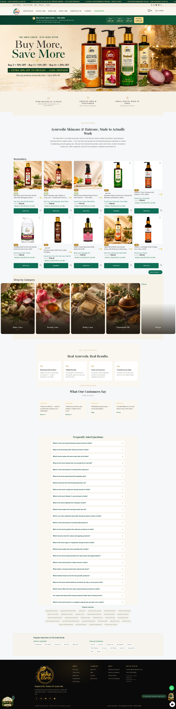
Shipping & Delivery (114, 669)
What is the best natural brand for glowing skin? (69, 476)
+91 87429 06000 (131, 672)
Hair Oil (23, 201)
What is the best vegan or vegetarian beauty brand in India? (73, 542)
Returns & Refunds (113, 672)
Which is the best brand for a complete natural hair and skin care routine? (78, 602)
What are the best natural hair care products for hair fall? (72, 463)
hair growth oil (131, 648)
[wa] (54, 698)
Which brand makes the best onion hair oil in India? (71, 456)
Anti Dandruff (120, 644)
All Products (76, 681)
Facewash (116, 201)
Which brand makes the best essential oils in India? (71, 549)
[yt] (45, 698)
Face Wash (123, 201)
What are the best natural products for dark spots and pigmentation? (77, 556)
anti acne (104, 648)
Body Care (77, 253)
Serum (84, 201)
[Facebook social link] (152, 5)
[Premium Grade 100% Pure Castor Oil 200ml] (58, 230)
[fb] (36, 698)
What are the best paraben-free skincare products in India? (73, 529)
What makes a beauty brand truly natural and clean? (71, 569)
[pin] (50, 698)
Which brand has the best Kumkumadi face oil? (69, 483)
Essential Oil (38, 644)
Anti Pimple (113, 648)
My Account (93, 678)
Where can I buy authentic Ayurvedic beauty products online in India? (77, 516)
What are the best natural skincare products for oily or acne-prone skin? (78, 582)
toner (92, 651)
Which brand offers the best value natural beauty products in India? (76, 589)
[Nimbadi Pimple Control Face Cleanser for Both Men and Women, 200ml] (118, 175)
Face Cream (26, 253)
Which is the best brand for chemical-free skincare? (71, 469)
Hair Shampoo (55, 201)
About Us (93, 669)
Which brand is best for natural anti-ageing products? (71, 536)
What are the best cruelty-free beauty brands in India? (71, 489)
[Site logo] (16, 11)
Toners (145, 253)
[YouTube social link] (156, 5)
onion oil (122, 648)
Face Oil (55, 256)
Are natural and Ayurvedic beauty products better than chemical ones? (77, 595)
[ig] (41, 698)
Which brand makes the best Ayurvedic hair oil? (69, 509)
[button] (26, 210)
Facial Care (78, 201)
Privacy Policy (112, 675)
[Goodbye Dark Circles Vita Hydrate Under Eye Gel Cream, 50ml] (28, 230)
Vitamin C (129, 644)
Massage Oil (86, 253)
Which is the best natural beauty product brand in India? (72, 443)
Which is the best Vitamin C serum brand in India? (70, 496)
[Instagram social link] (154, 5)
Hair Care (17, 201)
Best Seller (30, 201)
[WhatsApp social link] (161, 5)
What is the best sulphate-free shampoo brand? (69, 503)
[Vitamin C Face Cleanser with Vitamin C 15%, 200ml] (148, 175)
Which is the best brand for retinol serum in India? (70, 562)
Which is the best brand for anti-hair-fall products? (70, 522)
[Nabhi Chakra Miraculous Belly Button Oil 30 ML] (88, 230)
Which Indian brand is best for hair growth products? (71, 576)
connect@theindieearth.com (133, 669)
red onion (100, 644)
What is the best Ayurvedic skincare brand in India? (71, 450)
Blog (91, 672)
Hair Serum (115, 253)
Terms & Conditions (114, 678)
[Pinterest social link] (159, 5)
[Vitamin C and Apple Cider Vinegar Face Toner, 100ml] (148, 230)
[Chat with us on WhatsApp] (171, 687)
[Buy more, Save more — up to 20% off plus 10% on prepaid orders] (7, 702)
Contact (92, 675)
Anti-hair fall (110, 644)
